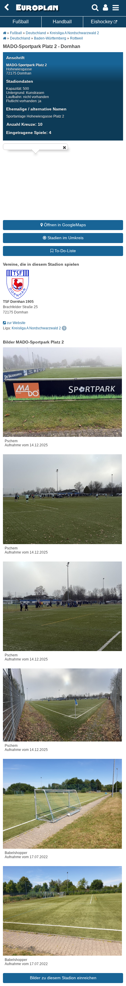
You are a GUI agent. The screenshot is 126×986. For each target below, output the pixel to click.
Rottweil (76, 38)
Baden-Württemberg (50, 38)
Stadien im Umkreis (65, 237)
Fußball (21, 21)
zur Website (15, 323)
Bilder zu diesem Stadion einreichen (63, 977)
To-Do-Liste (64, 250)
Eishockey (102, 21)
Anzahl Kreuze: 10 (24, 124)
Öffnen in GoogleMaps (64, 224)
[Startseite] (36, 11)
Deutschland (36, 33)
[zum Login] (6, 7)
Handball (62, 21)
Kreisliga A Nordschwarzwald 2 (74, 33)
